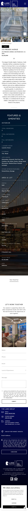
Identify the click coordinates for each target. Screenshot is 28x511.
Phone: (4, 357)
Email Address (5, 435)
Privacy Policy (9, 397)
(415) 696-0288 (8, 418)
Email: (3, 363)
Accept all (14, 506)
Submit (14, 401)
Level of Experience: (8, 370)
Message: (4, 377)
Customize (14, 503)
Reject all (14, 499)
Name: (4, 350)
